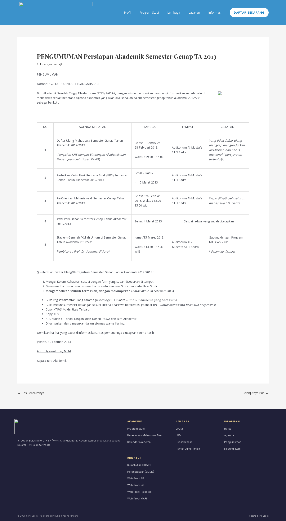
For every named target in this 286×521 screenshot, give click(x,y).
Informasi (214, 12)
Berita (227, 428)
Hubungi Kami (232, 448)
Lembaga (173, 12)
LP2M (179, 428)
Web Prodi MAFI (137, 498)
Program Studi (149, 12)
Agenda (229, 435)
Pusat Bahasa (184, 442)
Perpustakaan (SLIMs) (140, 471)
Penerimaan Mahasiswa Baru (144, 435)
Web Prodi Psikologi (139, 491)
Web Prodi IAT (136, 485)
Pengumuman (232, 442)
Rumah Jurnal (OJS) (139, 465)
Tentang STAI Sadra (258, 516)
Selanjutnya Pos (255, 393)
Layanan (194, 12)
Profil (127, 12)
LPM (178, 435)
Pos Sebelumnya (31, 393)
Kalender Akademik (139, 442)
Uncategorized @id (51, 64)
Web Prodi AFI (135, 478)
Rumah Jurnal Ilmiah (188, 448)
